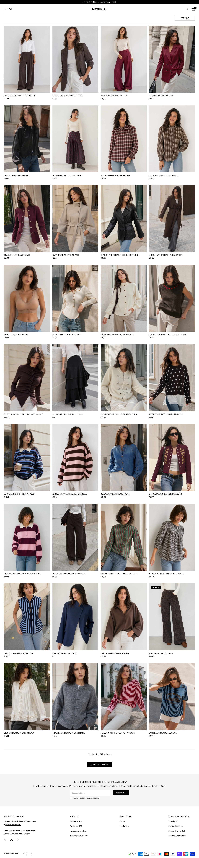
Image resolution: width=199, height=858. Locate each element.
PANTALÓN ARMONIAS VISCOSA (114, 96)
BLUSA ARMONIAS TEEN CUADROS (115, 175)
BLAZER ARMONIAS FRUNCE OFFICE (67, 96)
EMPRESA (74, 817)
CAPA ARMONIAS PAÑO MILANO (65, 255)
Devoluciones (124, 826)
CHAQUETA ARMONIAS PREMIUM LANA (68, 733)
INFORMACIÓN (125, 817)
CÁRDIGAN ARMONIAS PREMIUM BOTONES (119, 414)
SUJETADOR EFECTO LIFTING (16, 335)
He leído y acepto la (86, 798)
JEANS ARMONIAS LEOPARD (161, 653)
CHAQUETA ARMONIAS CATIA (64, 653)
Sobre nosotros (76, 821)
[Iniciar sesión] (186, 9)
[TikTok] (18, 840)
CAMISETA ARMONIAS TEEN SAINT (163, 733)
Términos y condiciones (177, 836)
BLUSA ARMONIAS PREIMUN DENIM (115, 494)
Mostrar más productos (99, 764)
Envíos (122, 821)
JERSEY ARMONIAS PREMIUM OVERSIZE (69, 494)
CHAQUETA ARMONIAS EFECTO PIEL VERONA (120, 255)
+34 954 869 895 (20, 821)
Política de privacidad (176, 831)
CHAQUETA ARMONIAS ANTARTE (17, 255)
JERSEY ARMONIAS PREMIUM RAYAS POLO (22, 574)
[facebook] (11, 840)
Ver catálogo (5, 9)
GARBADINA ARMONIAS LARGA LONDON (165, 255)
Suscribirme (121, 793)
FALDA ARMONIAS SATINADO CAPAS (67, 414)
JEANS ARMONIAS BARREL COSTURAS (68, 574)
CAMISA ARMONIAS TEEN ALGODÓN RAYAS (119, 574)
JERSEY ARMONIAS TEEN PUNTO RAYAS (118, 733)
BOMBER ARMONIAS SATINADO (17, 175)
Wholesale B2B (76, 826)
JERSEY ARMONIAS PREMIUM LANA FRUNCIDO (23, 414)
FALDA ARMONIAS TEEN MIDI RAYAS (67, 175)
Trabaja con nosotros (78, 831)
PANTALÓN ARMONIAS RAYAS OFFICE (19, 96)
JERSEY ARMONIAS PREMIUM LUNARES (165, 414)
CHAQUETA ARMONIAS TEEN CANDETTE (165, 494)
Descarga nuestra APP (78, 836)
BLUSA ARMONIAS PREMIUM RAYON (19, 733)
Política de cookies (175, 826)
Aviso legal (172, 821)
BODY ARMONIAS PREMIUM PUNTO (67, 335)
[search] (10, 9)
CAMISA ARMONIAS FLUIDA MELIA (115, 653)
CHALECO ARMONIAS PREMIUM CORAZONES (168, 335)
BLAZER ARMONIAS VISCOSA (161, 96)
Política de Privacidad (92, 798)
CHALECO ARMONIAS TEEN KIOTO (18, 653)
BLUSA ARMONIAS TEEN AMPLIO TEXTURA (167, 574)
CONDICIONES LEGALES (178, 817)
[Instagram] (5, 840)
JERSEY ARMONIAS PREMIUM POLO (19, 494)
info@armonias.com (13, 825)
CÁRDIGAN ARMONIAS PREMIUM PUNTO (117, 335)
